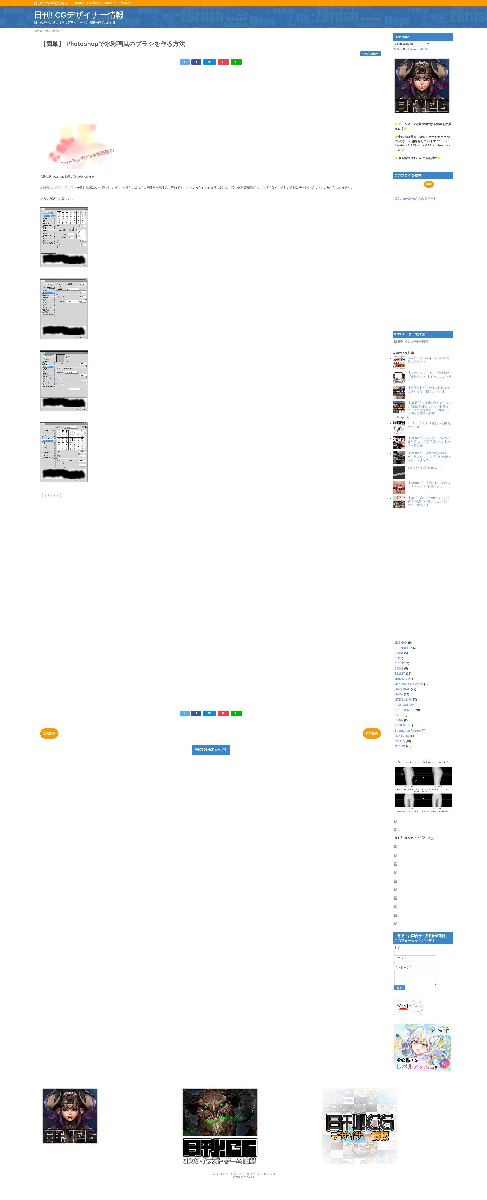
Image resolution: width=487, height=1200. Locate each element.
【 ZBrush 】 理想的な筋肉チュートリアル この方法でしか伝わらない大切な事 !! (429, 456)
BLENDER (402, 648)
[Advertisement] (154, 94)
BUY (397, 658)
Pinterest (124, 3)
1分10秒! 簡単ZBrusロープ (425, 467)
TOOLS (399, 741)
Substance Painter (407, 730)
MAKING (400, 679)
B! (209, 61)
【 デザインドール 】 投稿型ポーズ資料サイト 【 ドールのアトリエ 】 (429, 376)
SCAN (398, 720)
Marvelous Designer (408, 684)
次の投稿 (49, 733)
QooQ (250, 1176)
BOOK (398, 653)
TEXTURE (401, 735)
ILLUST (399, 673)
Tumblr (109, 3)
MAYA (398, 694)
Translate (423, 48)
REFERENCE (404, 710)
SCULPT (400, 725)
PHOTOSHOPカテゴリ (211, 749)
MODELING (402, 699)
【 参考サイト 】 (51, 495)
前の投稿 (372, 733)
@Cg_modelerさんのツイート (415, 198)
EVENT (399, 663)
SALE (398, 715)
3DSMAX (400, 642)
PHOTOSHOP (371, 53)
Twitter (79, 3)
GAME (398, 668)
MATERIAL (402, 689)
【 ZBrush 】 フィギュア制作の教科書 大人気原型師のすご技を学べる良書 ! (429, 441)
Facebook (94, 3)
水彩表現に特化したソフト (58, 187)
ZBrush (399, 746)
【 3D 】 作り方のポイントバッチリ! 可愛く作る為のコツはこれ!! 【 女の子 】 (428, 501)
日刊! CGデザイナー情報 (79, 14)
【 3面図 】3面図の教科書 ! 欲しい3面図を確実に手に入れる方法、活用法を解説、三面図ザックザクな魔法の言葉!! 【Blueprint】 (422, 410)
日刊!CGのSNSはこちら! (52, 3)
